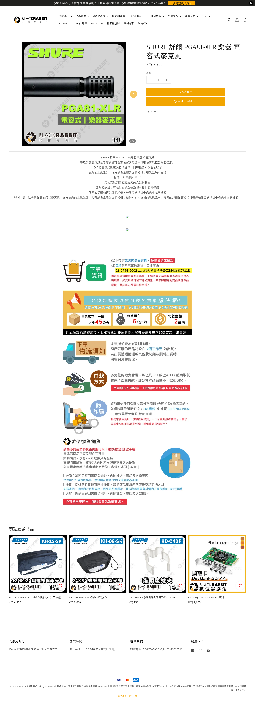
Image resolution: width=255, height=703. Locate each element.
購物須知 (143, 23)
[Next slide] (133, 94)
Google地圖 (80, 23)
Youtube (206, 16)
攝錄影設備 (99, 16)
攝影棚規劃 (113, 23)
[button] (229, 20)
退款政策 (132, 696)
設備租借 (190, 16)
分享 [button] (153, 111)
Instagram (97, 23)
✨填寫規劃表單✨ (181, 3)
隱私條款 (122, 696)
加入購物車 (185, 91)
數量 (148, 73)
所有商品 (64, 16)
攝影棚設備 (118, 16)
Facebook (64, 23)
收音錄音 (136, 16)
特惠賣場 (81, 16)
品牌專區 (173, 16)
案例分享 (129, 23)
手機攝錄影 (154, 16)
